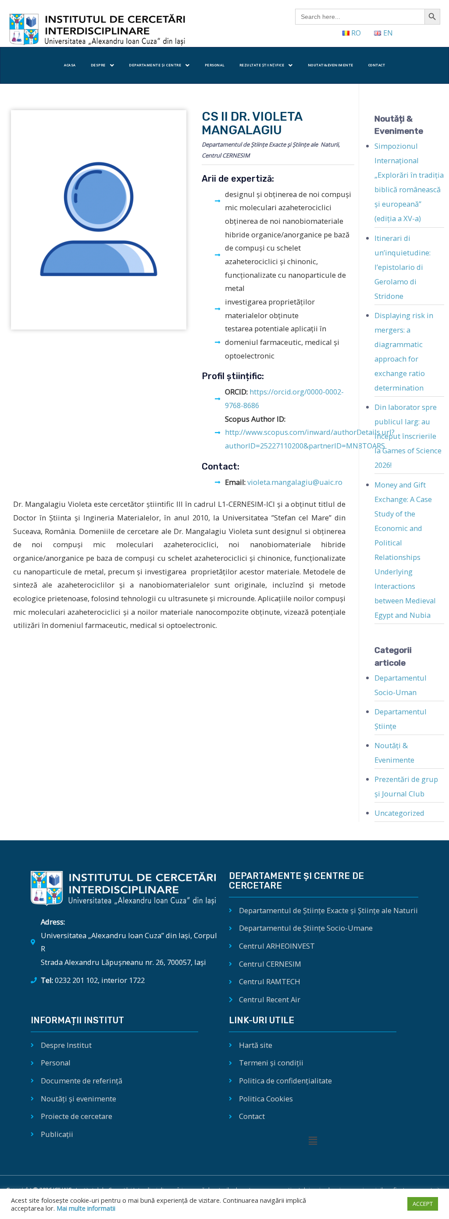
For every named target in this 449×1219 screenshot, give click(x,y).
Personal (214, 65)
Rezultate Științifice (262, 65)
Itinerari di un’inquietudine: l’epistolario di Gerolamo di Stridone (402, 267)
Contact (376, 65)
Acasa (70, 65)
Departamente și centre (155, 65)
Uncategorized (399, 813)
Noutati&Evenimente (330, 65)
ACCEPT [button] (423, 1204)
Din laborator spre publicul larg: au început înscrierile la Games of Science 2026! (408, 436)
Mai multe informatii (85, 1208)
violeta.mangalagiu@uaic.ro (294, 482)
